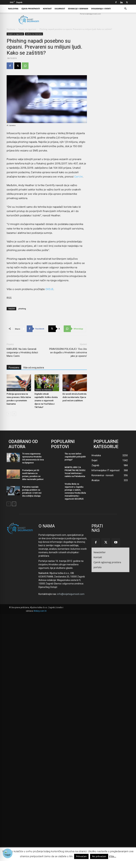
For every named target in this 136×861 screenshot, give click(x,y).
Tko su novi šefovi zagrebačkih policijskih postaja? (75, 457)
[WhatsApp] (25, 65)
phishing (22, 308)
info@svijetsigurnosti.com (70, 594)
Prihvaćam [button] (81, 856)
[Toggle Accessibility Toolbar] (7, 853)
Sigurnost (60, 8)
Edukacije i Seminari (78, 8)
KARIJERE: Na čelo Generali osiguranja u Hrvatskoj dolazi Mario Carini (22, 352)
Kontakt (47, 8)
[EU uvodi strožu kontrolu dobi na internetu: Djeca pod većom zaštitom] (75, 382)
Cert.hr (78, 176)
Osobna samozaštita (16, 389)
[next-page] (14, 414)
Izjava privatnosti (30, 8)
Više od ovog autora (33, 367)
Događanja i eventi (101, 8)
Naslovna (13, 8)
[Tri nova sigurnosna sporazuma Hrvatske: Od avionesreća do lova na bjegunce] (13, 457)
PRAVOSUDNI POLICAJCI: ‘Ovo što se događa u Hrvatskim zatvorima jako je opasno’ (68, 352)
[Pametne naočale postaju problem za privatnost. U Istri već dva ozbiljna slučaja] (13, 490)
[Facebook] (115, 2)
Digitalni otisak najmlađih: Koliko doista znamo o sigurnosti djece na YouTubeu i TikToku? (46, 400)
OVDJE (49, 289)
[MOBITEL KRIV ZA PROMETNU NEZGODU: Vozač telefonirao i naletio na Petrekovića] (55, 471)
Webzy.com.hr (40, 611)
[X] (126, 2)
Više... (112, 856)
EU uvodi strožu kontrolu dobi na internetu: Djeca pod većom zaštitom (74, 397)
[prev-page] (9, 414)
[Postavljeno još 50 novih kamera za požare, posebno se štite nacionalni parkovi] (13, 474)
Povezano (14, 367)
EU (65, 389)
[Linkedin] (121, 2)
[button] (125, 8)
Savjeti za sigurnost (27, 29)
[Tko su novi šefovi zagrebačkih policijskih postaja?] (55, 457)
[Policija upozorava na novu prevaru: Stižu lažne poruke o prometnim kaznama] (19, 382)
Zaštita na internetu (34, 34)
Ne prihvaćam (99, 856)
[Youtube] (116, 542)
